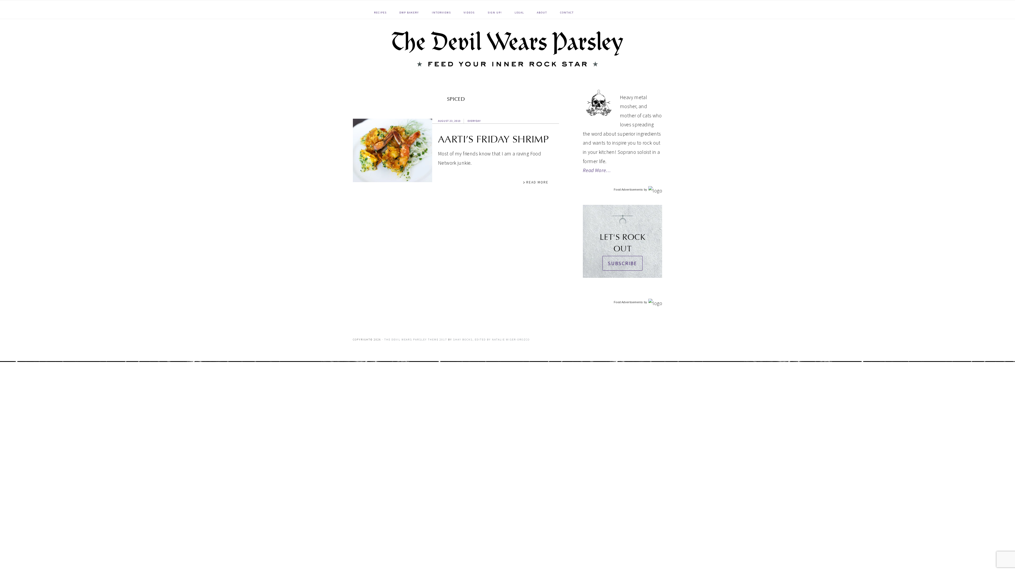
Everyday (474, 121)
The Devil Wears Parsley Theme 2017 (415, 339)
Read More (537, 182)
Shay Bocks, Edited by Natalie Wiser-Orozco (491, 339)
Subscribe (622, 263)
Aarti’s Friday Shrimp (493, 139)
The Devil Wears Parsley (507, 48)
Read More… (597, 170)
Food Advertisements (628, 189)
